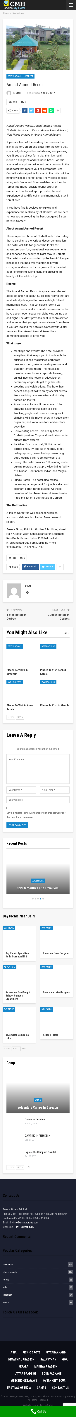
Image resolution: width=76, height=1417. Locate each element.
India (5, 1287)
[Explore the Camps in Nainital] (14, 1156)
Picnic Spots (31, 1352)
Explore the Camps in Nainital (40, 1152)
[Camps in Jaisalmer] (14, 1124)
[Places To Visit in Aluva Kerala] (21, 690)
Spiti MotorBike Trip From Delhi (38, 888)
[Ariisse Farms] (56, 1018)
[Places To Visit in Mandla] (55, 690)
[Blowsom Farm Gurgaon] (56, 937)
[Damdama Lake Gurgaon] (56, 976)
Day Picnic (9, 928)
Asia (14, 1352)
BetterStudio (46, 1405)
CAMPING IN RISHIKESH (37, 1135)
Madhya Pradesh (46, 1366)
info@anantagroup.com (25, 1222)
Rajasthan (7, 1294)
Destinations (14, 76)
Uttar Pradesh (25, 1373)
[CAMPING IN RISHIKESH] (14, 1140)
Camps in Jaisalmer (35, 1119)
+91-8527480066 (25, 1226)
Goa (65, 1359)
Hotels (6, 1279)
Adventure (38, 880)
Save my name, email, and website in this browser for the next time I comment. (35, 815)
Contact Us (60, 1387)
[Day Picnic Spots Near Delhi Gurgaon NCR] (19, 937)
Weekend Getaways (24, 1380)
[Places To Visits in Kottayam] (21, 654)
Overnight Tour (54, 1380)
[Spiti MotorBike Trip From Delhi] (38, 873)
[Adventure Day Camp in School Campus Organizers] (19, 976)
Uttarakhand (56, 1352)
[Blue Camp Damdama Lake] (19, 1018)
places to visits (10, 1272)
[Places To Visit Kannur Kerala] (55, 654)
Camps (38, 1100)
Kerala (6, 1302)
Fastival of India (19, 1387)
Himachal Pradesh (21, 1359)
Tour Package (51, 1373)
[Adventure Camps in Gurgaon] (38, 1093)
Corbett (29, 76)
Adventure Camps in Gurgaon (38, 1107)
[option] (38, 875)
